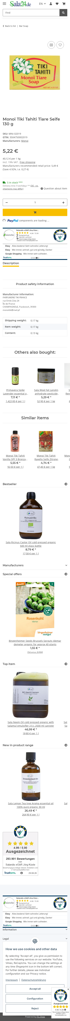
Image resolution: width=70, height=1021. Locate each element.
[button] (51, 3)
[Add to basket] (5, 36)
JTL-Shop (41, 1016)
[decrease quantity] (6, 202)
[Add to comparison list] (51, 45)
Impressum (12, 979)
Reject (35, 1008)
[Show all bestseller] (66, 484)
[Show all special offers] (66, 574)
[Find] (63, 12)
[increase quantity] (63, 202)
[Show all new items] (66, 745)
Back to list (10, 25)
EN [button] (41, 4)
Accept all (35, 988)
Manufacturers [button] (13, 565)
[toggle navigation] (4, 2)
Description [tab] (11, 263)
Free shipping (27, 162)
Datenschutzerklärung (33, 979)
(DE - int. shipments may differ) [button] (20, 187)
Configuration (35, 998)
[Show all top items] (66, 664)
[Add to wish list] (60, 45)
